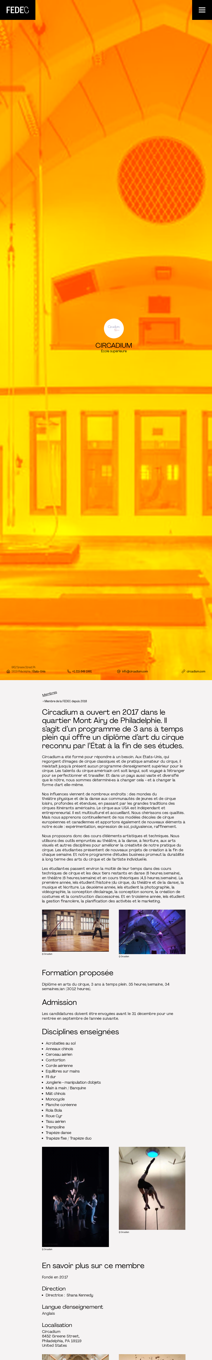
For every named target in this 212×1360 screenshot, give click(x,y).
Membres (49, 693)
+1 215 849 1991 (82, 671)
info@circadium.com (135, 671)
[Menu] (202, 10)
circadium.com (196, 671)
